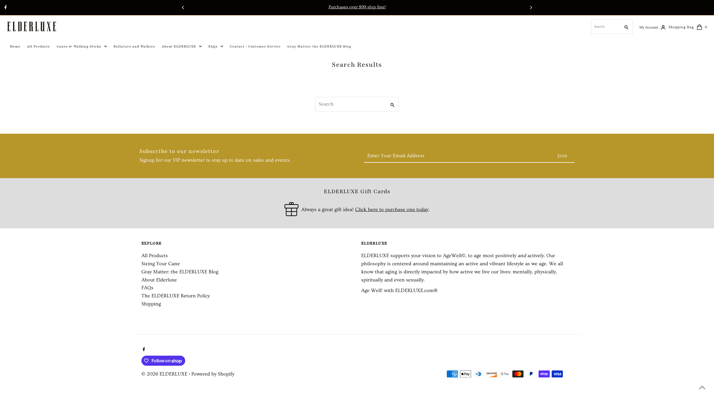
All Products (154, 256)
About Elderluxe (159, 280)
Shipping (151, 304)
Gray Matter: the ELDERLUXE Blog (179, 272)
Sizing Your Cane (160, 264)
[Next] (531, 7)
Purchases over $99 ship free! (357, 6)
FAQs (147, 288)
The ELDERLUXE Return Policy (175, 296)
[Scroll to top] (702, 387)
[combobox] (605, 27)
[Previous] (183, 7)
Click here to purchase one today (391, 209)
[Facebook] (5, 8)
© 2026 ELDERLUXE (165, 374)
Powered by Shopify (212, 374)
